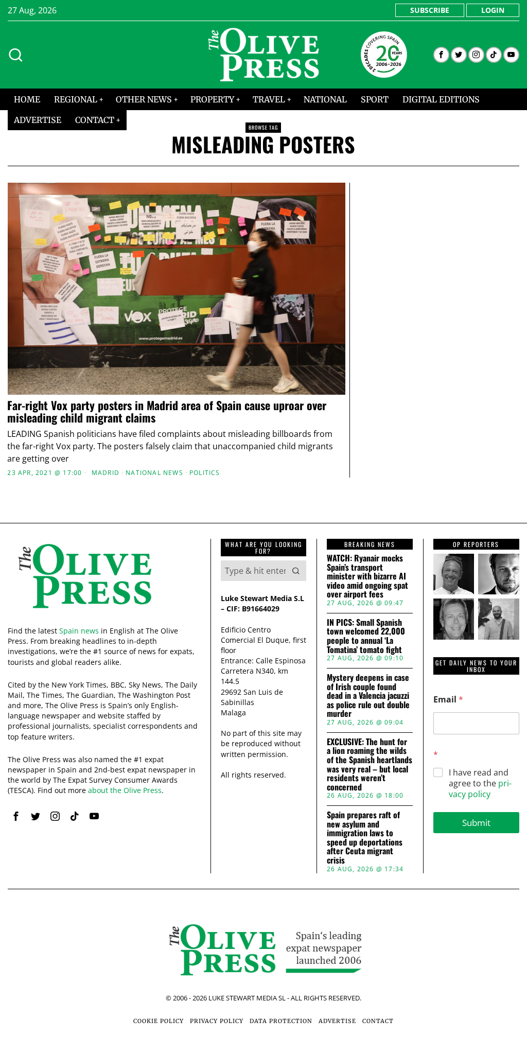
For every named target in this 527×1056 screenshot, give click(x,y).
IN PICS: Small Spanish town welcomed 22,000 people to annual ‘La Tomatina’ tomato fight (366, 636)
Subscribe (429, 10)
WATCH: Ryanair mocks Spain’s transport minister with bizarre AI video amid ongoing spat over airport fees (367, 576)
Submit (476, 823)
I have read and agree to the (480, 783)
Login (492, 10)
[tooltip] (441, 55)
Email (448, 700)
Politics (204, 473)
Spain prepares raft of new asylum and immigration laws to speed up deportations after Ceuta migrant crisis (364, 838)
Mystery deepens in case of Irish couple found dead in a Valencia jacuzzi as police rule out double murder (368, 695)
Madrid (105, 473)
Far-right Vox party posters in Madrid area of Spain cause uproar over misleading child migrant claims (166, 411)
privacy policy (480, 789)
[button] (296, 570)
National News (154, 473)
